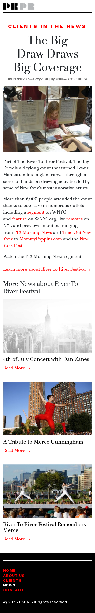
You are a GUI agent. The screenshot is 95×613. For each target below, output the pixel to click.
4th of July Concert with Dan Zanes (46, 359)
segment (35, 212)
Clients (12, 580)
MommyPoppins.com (41, 239)
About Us (14, 576)
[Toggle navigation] (85, 7)
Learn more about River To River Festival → (47, 269)
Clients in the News (47, 27)
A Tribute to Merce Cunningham (43, 442)
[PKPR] (19, 7)
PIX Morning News (33, 233)
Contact (13, 590)
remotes (74, 219)
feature (19, 219)
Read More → (17, 368)
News (9, 585)
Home (9, 570)
